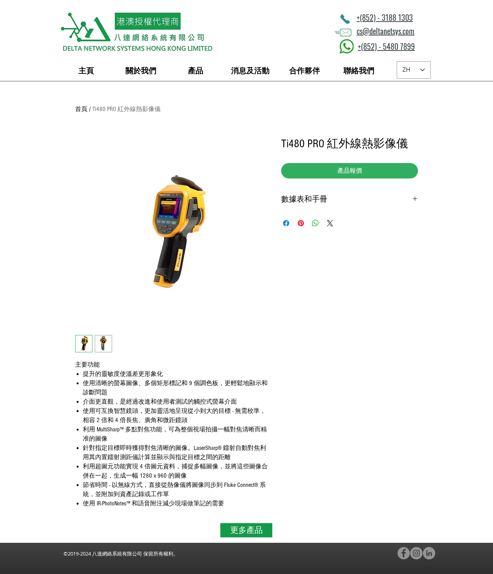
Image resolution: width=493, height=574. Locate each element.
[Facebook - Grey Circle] (403, 553)
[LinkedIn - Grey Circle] (429, 553)
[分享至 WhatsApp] (315, 223)
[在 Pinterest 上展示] (300, 223)
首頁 (81, 109)
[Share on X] (330, 223)
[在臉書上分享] (286, 223)
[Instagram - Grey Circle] (416, 553)
